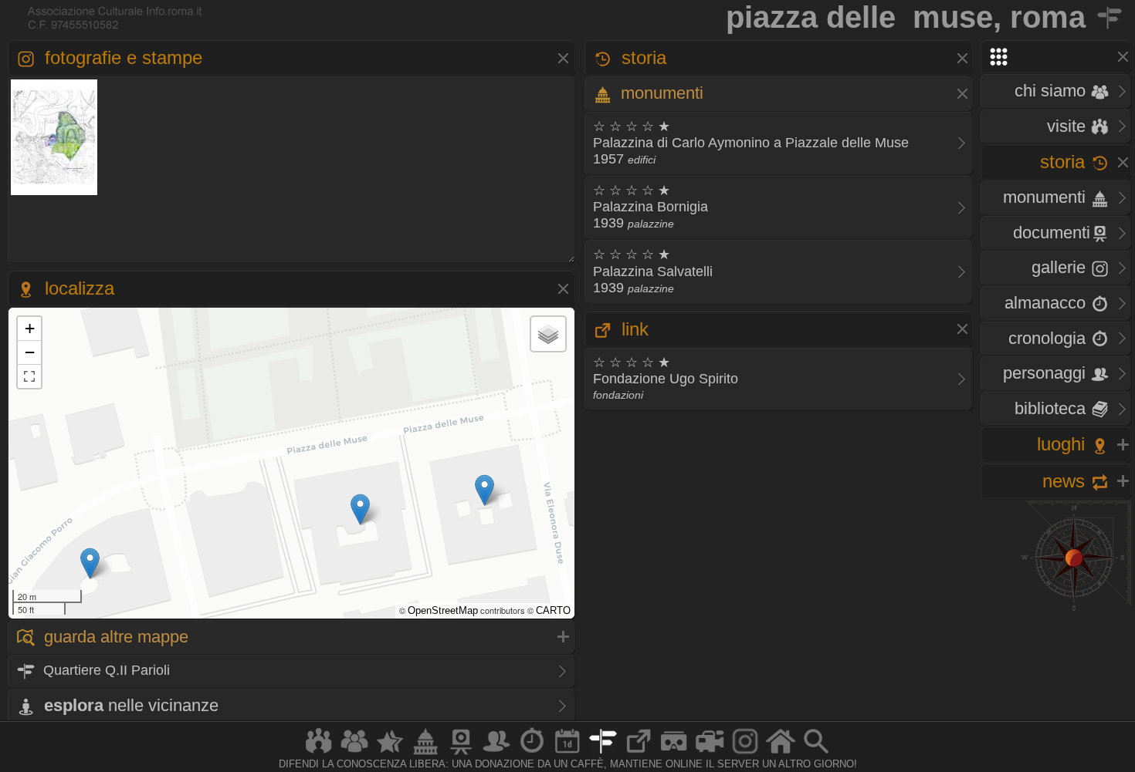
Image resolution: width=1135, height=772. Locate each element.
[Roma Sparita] (461, 753)
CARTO (553, 610)
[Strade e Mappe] (603, 753)
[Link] (638, 753)
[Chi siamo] (354, 753)
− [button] (30, 352)
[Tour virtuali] (674, 753)
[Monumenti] (425, 753)
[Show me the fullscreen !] (29, 376)
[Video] (709, 753)
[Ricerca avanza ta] (816, 753)
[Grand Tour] (390, 753)
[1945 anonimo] (54, 193)
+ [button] (30, 328)
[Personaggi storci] (496, 753)
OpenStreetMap (443, 610)
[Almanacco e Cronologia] (532, 753)
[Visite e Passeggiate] (319, 753)
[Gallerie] (745, 753)
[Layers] (548, 334)
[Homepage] (780, 753)
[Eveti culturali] (567, 753)
